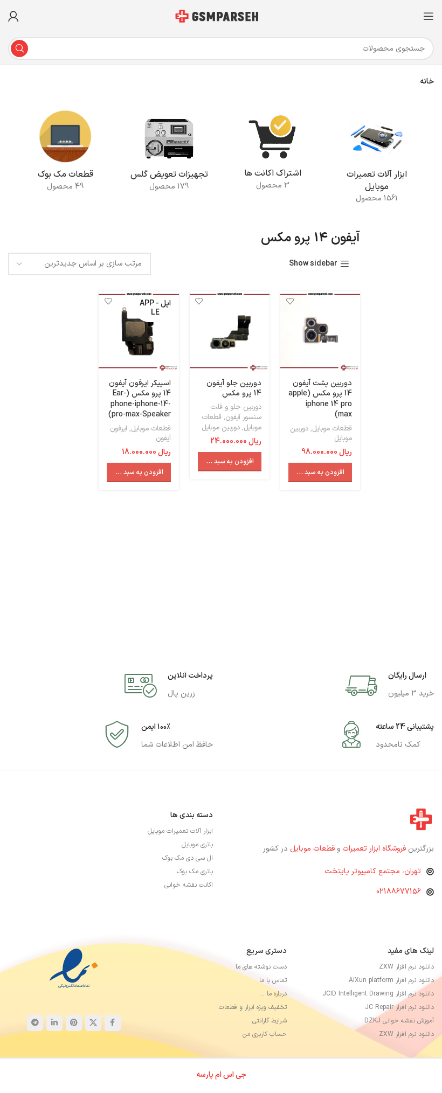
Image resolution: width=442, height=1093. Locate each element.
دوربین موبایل (221, 427)
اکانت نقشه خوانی (188, 885)
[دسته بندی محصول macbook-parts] (65, 153)
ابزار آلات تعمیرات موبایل (180, 831)
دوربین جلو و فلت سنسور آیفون (235, 412)
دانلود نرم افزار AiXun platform (391, 980)
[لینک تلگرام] (35, 1023)
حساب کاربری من (264, 1034)
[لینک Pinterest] (74, 1023)
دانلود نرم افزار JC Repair (399, 1007)
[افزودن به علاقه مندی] (289, 300)
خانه (427, 81)
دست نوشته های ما (261, 967)
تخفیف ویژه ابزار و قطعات (252, 1007)
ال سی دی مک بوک (187, 858)
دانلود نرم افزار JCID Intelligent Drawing (378, 994)
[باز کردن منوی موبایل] (428, 16)
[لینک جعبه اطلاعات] (389, 686)
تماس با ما (272, 980)
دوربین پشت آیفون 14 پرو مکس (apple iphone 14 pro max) (320, 399)
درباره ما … (273, 994)
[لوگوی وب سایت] (221, 16)
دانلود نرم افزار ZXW (406, 967)
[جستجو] (19, 48)
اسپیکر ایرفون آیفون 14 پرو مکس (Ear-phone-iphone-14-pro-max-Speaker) (139, 399)
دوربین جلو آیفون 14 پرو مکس (233, 389)
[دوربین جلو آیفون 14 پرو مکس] (230, 331)
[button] (320, 472)
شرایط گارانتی (269, 1021)
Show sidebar (313, 264)
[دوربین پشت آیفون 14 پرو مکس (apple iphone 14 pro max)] (320, 331)
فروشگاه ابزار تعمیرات (375, 848)
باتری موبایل (197, 845)
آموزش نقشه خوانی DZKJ (399, 1021)
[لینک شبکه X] (93, 1023)
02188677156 (398, 891)
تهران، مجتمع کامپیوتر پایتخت (372, 871)
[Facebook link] (113, 1023)
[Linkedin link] (54, 1023)
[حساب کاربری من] (13, 16)
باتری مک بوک (195, 871)
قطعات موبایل (332, 428)
